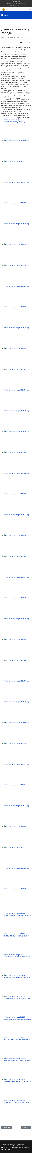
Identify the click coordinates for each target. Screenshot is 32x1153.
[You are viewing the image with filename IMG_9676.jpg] (17, 170)
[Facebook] (13, 1)
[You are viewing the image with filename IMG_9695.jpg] (17, 295)
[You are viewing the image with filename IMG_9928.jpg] (17, 856)
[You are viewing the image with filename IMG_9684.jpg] (17, 233)
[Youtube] (16, 1)
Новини (3, 37)
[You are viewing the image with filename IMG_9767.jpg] (17, 565)
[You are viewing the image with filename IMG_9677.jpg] (17, 191)
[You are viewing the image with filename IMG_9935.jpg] (17, 877)
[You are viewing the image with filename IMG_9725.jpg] (17, 441)
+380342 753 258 (11, 3)
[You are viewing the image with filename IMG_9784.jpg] (17, 607)
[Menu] (30, 9)
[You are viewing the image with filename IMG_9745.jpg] (17, 503)
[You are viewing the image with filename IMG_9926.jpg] (17, 835)
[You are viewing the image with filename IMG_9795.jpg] (17, 648)
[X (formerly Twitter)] (29, 42)
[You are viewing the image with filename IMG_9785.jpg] (17, 628)
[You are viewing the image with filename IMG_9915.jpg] (17, 794)
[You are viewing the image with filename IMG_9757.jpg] (17, 544)
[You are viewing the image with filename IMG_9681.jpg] (17, 212)
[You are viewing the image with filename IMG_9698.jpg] (17, 316)
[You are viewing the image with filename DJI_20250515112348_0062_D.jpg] (17, 129)
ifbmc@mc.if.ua (21, 3)
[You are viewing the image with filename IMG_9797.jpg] (17, 669)
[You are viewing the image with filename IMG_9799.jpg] (17, 690)
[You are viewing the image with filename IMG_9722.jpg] (17, 420)
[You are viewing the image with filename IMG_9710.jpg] (17, 378)
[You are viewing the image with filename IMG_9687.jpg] (17, 253)
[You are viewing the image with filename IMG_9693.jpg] (17, 274)
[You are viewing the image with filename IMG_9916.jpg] (17, 815)
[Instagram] (19, 1)
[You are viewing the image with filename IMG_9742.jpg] (17, 482)
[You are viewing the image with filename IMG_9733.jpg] (17, 461)
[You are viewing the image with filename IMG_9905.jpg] (17, 752)
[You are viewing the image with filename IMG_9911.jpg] (17, 773)
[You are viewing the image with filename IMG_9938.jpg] (17, 898)
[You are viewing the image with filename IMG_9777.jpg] (17, 586)
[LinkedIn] (25, 42)
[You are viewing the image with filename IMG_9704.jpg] (17, 337)
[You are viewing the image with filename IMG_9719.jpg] (17, 399)
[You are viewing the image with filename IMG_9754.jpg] (17, 524)
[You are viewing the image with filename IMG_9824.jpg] (17, 732)
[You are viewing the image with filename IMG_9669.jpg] (17, 150)
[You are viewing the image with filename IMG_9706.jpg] (17, 357)
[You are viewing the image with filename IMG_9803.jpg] (17, 711)
